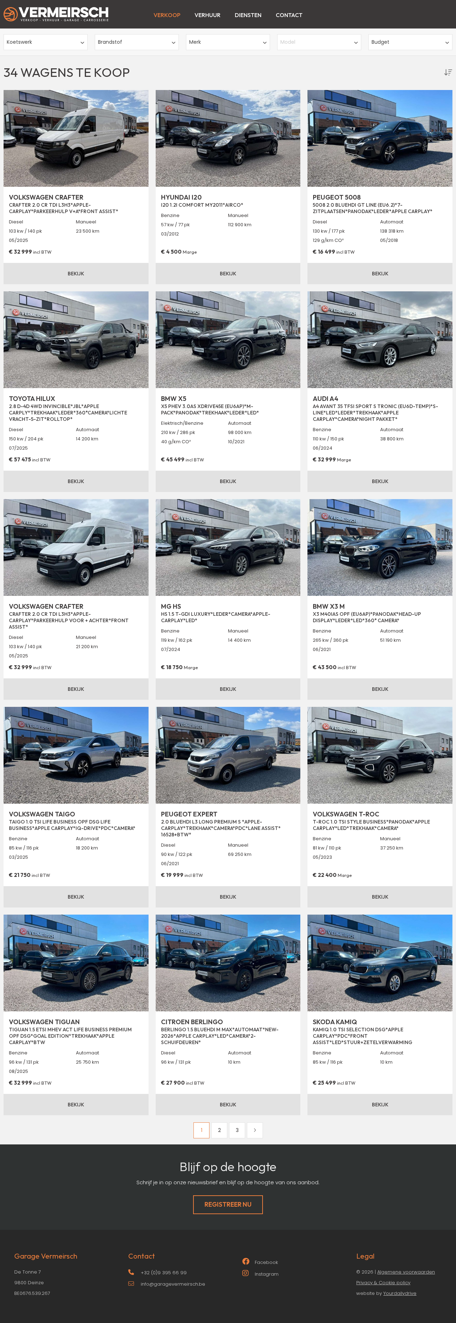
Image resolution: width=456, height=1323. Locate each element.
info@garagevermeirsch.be (173, 1284)
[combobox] (46, 42)
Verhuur (208, 14)
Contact (289, 14)
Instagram (267, 1274)
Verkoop (167, 14)
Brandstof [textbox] (110, 42)
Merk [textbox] (195, 42)
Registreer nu (228, 1204)
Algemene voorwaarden (406, 1272)
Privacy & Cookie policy (383, 1282)
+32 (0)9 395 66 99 (164, 1272)
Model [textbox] (287, 42)
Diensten (248, 14)
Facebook (266, 1262)
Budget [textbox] (380, 42)
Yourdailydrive (399, 1293)
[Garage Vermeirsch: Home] (56, 10)
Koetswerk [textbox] (19, 42)
